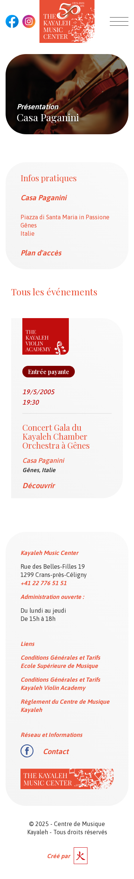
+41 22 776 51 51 (43, 583)
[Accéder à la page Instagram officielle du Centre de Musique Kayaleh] (28, 21)
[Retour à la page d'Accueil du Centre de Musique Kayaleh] (66, 21)
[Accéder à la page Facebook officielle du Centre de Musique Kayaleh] (12, 21)
